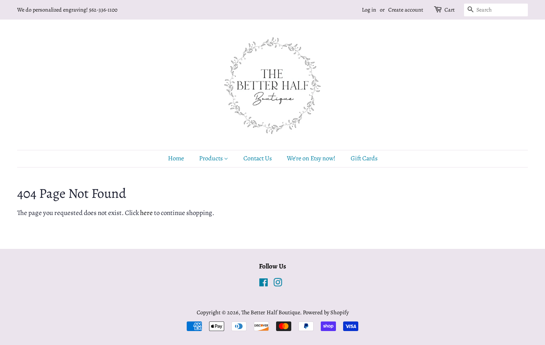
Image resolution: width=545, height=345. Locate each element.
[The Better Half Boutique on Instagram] (277, 284)
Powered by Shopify (326, 312)
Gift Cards (364, 158)
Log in (369, 10)
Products (211, 158)
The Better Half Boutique (270, 312)
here (146, 212)
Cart (449, 10)
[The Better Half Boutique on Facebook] (263, 284)
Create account (405, 10)
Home (176, 158)
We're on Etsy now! (311, 158)
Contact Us (257, 158)
